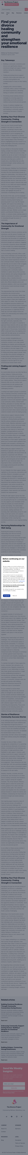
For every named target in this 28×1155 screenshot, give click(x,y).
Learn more (22, 581)
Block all (15, 595)
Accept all (6, 595)
